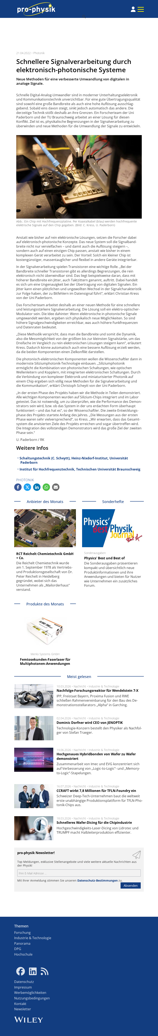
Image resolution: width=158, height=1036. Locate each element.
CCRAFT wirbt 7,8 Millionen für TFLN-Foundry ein (96, 790)
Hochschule (23, 954)
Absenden (131, 885)
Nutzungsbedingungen (32, 998)
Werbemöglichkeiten (30, 992)
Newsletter (22, 1009)
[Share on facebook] (18, 487)
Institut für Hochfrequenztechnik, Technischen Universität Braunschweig (80, 469)
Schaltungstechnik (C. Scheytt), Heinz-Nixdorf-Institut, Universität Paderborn (74, 460)
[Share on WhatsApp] (46, 487)
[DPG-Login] (133, 9)
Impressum (23, 987)
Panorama (22, 943)
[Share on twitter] (27, 487)
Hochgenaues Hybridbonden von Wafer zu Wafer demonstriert (96, 756)
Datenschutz (24, 981)
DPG (17, 949)
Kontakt (20, 1003)
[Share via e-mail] (55, 487)
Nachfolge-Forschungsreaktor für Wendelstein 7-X (97, 690)
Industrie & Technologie (104, 686)
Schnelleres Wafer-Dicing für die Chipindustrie (94, 822)
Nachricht (80, 686)
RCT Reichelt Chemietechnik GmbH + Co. (44, 556)
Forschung (22, 932)
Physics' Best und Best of (104, 558)
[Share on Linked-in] (37, 487)
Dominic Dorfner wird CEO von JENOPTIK (90, 722)
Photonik (39, 53)
